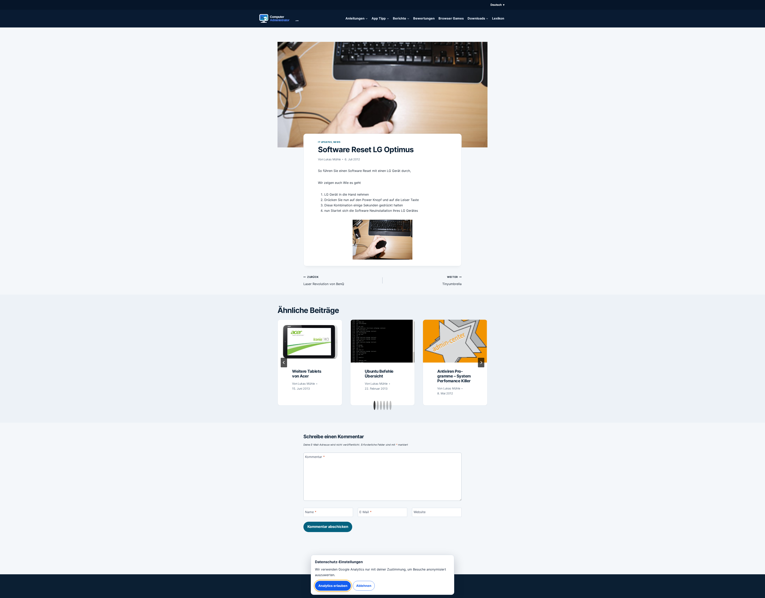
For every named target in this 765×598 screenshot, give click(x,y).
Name (310, 512)
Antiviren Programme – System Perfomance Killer (454, 376)
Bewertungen (424, 18)
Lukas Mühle (332, 159)
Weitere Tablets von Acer (306, 373)
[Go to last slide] (284, 362)
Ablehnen (363, 586)
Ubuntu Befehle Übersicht (379, 373)
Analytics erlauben (332, 586)
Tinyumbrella (452, 280)
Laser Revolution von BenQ (323, 280)
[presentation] (310, 341)
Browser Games (451, 18)
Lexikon (498, 18)
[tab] (375, 405)
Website (420, 512)
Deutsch (497, 4)
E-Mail (365, 512)
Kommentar (315, 457)
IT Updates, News (329, 142)
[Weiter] (481, 362)
